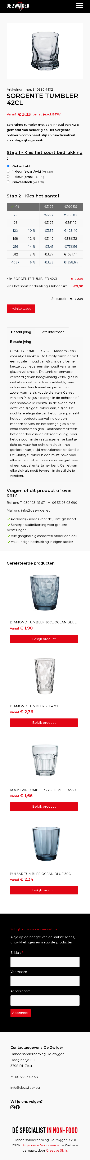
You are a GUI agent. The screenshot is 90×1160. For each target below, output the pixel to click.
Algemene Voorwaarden (42, 1145)
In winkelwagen (20, 309)
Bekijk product (44, 639)
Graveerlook (28, 182)
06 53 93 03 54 (26, 1077)
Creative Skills (57, 1150)
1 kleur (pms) (28, 177)
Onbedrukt (21, 166)
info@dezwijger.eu (25, 1088)
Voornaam (18, 972)
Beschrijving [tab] (21, 332)
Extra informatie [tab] (52, 332)
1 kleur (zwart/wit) (32, 171)
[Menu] (77, 5)
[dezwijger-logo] (18, 6)
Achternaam (20, 991)
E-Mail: (16, 953)
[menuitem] (77, 5)
